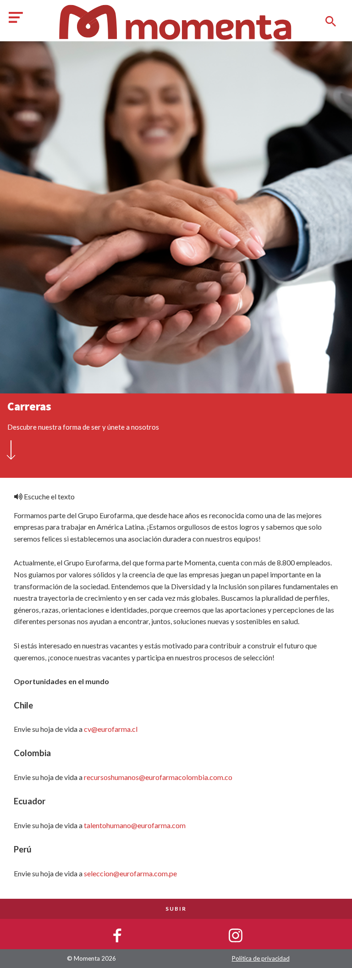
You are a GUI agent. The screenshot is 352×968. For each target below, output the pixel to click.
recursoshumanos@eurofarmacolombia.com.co (158, 777)
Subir (176, 908)
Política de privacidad (261, 958)
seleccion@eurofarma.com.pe (130, 873)
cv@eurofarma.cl (111, 729)
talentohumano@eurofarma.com (135, 825)
